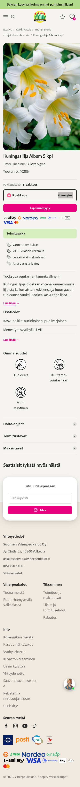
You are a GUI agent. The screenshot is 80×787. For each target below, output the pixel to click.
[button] (72, 16)
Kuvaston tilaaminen (19, 659)
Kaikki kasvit (23, 29)
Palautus (50, 617)
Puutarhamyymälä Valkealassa (17, 602)
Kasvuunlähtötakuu (18, 644)
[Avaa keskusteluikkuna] (69, 684)
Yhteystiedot (12, 573)
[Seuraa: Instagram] (15, 726)
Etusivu (7, 29)
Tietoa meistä (13, 592)
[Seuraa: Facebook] (6, 726)
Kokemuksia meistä (18, 637)
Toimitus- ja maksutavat (52, 595)
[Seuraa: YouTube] (25, 726)
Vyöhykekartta (14, 652)
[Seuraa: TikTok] (34, 726)
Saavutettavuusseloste (20, 683)
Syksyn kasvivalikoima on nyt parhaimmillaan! (40, 4)
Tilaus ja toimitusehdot (54, 607)
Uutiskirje (10, 706)
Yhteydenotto (13, 673)
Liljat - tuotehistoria (17, 35)
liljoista (8, 289)
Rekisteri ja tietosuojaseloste (16, 696)
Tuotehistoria (43, 29)
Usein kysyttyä (14, 666)
